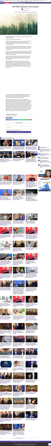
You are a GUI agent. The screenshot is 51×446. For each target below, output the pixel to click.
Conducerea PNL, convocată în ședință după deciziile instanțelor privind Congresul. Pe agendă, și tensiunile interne (31, 357)
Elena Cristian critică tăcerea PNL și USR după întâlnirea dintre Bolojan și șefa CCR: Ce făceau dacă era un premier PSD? (31, 160)
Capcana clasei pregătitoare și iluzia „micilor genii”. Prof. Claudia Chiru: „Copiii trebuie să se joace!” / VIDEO (18, 198)
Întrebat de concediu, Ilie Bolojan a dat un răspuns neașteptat (31, 419)
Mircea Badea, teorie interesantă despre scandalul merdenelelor (17, 2)
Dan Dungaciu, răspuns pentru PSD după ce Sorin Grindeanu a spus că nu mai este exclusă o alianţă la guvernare (5, 381)
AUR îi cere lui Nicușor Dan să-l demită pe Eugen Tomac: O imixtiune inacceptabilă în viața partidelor (18, 332)
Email (29, 119)
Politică (10, 0)
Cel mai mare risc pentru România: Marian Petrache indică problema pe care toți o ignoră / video (19, 236)
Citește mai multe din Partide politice (18, 438)
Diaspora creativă (26, 0)
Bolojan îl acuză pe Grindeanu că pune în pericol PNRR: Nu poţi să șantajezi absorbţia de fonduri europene (6, 420)
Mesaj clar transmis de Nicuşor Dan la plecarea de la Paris (31, 393)
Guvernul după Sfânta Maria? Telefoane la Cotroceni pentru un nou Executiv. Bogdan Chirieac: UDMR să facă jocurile (31, 289)
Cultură (45, 0)
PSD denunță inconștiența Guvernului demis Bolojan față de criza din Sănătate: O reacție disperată (18, 305)
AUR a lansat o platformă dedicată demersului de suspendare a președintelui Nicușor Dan (17, 250)
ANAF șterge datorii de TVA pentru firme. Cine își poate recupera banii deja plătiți (30, 222)
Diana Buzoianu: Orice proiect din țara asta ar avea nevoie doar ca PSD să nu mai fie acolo (19, 183)
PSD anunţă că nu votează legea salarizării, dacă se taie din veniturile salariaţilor (18, 381)
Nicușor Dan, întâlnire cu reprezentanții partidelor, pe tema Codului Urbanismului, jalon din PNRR (6, 394)
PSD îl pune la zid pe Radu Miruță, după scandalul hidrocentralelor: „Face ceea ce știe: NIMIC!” (31, 262)
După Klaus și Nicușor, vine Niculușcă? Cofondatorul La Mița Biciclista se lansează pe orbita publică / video (45, 161)
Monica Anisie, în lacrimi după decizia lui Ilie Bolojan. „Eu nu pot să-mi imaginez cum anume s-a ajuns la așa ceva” (45, 150)
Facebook (9, 119)
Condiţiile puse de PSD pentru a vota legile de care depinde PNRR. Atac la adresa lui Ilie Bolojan (19, 406)
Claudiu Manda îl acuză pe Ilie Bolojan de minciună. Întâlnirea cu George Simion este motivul (5, 288)
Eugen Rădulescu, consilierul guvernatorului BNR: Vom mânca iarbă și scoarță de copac (45, 154)
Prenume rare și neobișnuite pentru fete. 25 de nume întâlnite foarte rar (18, 369)
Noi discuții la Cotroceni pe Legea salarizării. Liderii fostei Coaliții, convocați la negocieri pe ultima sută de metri (45, 166)
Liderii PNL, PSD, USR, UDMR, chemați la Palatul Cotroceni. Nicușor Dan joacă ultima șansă (18, 222)
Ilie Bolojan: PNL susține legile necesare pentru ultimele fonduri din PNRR (6, 148)
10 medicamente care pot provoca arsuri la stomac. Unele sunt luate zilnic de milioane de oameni (6, 183)
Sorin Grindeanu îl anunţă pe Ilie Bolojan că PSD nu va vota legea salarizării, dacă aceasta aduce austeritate (5, 332)
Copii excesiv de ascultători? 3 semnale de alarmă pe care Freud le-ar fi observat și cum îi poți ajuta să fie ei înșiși (18, 317)
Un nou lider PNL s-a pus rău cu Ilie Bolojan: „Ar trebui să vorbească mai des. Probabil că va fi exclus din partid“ (6, 160)
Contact (31, 441)
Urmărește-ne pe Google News (32, 12)
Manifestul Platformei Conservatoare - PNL (4, 369)
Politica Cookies (20, 441)
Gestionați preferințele (26, 441)
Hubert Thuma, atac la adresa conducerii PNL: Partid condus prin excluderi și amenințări (18, 356)
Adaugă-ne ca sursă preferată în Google (21, 12)
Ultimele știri (6, 0)
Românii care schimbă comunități (34, 0)
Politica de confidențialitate (13, 441)
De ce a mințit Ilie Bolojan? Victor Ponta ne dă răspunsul (31, 249)
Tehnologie (22, 1)
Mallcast (26, 1)
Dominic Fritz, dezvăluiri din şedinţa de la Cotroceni (18, 419)
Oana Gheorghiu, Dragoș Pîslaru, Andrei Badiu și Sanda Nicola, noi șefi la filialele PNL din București (19, 148)
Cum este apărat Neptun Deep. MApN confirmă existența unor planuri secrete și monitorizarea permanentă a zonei (31, 276)
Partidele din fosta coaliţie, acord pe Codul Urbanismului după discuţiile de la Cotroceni (31, 381)
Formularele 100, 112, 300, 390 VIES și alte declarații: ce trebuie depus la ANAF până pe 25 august (31, 148)
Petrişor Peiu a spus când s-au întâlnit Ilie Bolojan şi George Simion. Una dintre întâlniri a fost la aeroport (19, 276)
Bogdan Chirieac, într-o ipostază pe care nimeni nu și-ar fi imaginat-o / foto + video (31, 369)
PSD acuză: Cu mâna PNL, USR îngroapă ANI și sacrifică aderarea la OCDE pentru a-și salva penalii (18, 345)
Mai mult (30, 1)
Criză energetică (17, 0)
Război (13, 0)
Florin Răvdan (28, 8)
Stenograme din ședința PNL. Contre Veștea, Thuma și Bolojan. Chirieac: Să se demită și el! (31, 344)
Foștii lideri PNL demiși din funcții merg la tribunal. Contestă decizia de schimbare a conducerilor (31, 305)
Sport (19, 1)
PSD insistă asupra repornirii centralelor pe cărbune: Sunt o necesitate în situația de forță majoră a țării (5, 236)
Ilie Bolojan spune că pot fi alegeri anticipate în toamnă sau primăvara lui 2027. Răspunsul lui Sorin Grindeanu (6, 433)
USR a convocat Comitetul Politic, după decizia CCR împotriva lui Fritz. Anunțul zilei (19, 159)
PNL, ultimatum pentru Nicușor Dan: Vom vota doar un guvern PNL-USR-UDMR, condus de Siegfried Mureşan (18, 394)
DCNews (2, 2)
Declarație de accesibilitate (36, 441)
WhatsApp (22, 119)
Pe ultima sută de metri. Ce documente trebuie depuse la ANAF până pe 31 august (31, 331)
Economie (21, 0)
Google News (14, 115)
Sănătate (41, 0)
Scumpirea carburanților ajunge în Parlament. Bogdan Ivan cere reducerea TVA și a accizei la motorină (5, 345)
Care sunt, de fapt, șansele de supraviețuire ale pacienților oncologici (5, 249)
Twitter (16, 119)
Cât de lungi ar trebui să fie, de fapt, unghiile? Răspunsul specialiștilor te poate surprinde (5, 356)
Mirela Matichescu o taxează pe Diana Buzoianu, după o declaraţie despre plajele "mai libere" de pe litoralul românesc (5, 198)
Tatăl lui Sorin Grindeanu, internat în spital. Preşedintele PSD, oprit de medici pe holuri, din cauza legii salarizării (5, 317)
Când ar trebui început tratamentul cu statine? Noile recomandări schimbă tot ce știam (5, 305)
